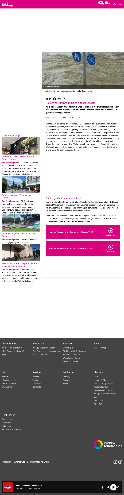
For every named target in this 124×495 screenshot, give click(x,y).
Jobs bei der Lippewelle (103, 390)
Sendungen (38, 343)
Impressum (7, 423)
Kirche (65, 383)
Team (95, 377)
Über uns (98, 372)
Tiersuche (36, 383)
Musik (5, 372)
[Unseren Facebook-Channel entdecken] (115, 462)
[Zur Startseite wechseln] (8, 4)
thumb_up (118, 487)
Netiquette (6, 426)
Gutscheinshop (99, 348)
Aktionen (68, 343)
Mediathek (69, 372)
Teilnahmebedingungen (12, 429)
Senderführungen (100, 387)
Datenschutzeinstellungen (38, 462)
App (95, 397)
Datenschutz (7, 419)
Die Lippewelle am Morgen (43, 348)
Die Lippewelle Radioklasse (74, 351)
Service (36, 372)
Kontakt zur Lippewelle (103, 383)
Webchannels (7, 387)
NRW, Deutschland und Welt (14, 351)
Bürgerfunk (98, 404)
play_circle (113, 487)
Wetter (35, 380)
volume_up (102, 487)
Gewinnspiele (68, 348)
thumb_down (108, 487)
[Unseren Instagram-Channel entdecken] (120, 462)
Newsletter (36, 387)
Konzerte (5, 377)
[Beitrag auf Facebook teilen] (54, 98)
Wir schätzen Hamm (71, 358)
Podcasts (67, 380)
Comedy (66, 377)
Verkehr (35, 377)
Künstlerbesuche (9, 380)
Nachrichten (9, 343)
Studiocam (98, 400)
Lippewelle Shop (100, 380)
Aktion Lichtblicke (70, 361)
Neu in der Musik (9, 383)
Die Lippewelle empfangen (104, 394)
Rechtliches (8, 415)
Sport (4, 354)
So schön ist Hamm (71, 354)
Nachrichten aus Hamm (12, 348)
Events (97, 343)
